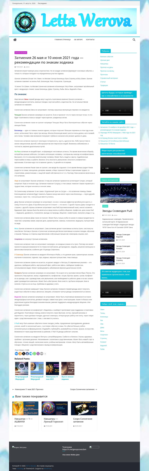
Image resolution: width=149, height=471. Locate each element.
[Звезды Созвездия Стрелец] (107, 260)
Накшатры (104, 64)
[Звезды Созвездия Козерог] (107, 249)
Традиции (104, 85)
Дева (102, 327)
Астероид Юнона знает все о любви (114, 138)
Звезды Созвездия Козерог (123, 247)
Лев (101, 324)
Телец (102, 313)
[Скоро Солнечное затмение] (84, 403)
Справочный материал (109, 78)
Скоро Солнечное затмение (82, 389)
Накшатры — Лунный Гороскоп (53, 420)
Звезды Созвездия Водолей (123, 235)
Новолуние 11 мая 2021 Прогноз (29, 389)
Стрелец (103, 338)
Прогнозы (104, 74)
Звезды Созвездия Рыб (117, 211)
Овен (102, 309)
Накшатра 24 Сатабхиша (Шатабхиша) (114, 141)
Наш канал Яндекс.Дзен (71, 455)
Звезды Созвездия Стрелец (123, 259)
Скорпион (104, 335)
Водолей (103, 345)
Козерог (103, 342)
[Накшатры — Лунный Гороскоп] (55, 403)
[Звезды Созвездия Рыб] (118, 193)
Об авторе (78, 40)
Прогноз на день (106, 67)
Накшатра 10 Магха (107, 144)
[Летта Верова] (15, 39)
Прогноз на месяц (20, 52)
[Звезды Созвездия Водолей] (107, 237)
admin (27, 67)
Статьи (103, 82)
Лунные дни (105, 60)
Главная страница (63, 40)
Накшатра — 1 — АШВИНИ (24, 420)
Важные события (106, 56)
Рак (101, 320)
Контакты (90, 40)
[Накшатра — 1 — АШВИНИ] (25, 403)
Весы (102, 331)
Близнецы (104, 317)
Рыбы (102, 349)
